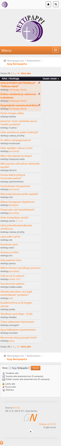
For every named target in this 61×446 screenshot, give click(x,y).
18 (18, 73)
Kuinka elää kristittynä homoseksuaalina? (12, 176)
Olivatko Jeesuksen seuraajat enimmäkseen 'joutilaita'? (16, 293)
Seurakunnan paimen (12, 283)
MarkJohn (14, 205)
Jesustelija (14, 151)
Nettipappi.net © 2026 (47, 424)
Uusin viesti (50, 78)
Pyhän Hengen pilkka (12, 113)
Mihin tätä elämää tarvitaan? (16, 156)
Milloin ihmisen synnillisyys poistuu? (20, 268)
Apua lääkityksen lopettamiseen (18, 329)
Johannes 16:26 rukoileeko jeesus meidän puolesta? (18, 122)
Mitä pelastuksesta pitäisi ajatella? (19, 194)
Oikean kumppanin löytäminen (17, 202)
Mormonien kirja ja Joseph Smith (18, 337)
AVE (11, 298)
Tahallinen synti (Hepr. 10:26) (16, 314)
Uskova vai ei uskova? (12, 275)
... (15, 73)
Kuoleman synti (9, 244)
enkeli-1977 (15, 279)
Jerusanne (14, 189)
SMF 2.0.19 (9, 411)
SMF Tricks (16, 407)
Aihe (4, 78)
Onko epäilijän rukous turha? (16, 148)
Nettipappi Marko (18, 89)
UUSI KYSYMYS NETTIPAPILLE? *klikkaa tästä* (17, 84)
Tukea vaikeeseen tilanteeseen (17, 321)
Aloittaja (14, 78)
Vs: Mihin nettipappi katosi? (15, 140)
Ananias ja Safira (9, 252)
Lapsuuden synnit (10, 236)
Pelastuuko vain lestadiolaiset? (17, 209)
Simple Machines (31, 411)
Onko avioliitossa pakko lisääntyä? (19, 132)
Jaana (12, 340)
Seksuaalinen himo (10, 260)
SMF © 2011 (19, 411)
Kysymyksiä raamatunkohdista (19, 105)
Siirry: (5, 368)
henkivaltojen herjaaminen (15, 186)
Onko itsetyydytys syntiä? (14, 217)
